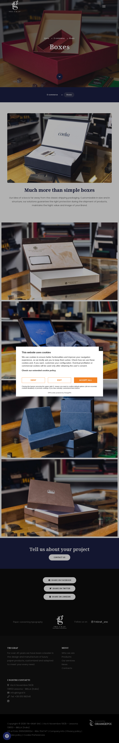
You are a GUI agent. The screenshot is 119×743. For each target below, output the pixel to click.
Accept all (85, 380)
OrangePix (67, 393)
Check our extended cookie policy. (39, 370)
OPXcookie (51, 393)
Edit (59, 380)
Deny (33, 380)
